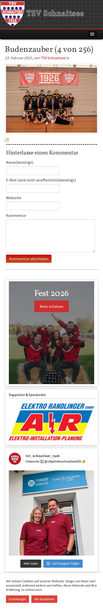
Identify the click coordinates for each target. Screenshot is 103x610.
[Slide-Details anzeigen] (51, 422)
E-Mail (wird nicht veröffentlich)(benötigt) (41, 180)
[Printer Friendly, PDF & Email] (7, 139)
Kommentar (16, 215)
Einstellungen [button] (17, 599)
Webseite (13, 197)
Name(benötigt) (19, 162)
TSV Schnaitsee (54, 14)
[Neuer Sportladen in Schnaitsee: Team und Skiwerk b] (51, 513)
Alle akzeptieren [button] (44, 599)
